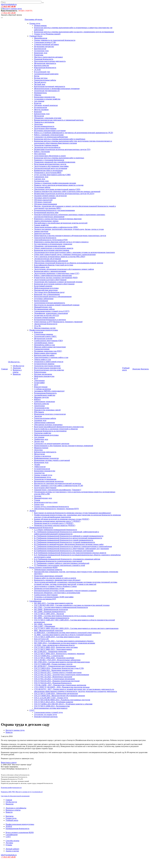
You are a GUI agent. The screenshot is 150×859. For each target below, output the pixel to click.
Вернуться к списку (9, 762)
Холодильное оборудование (45, 128)
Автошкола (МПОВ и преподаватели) (49, 391)
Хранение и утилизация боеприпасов (49, 160)
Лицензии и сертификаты (16, 808)
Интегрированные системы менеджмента (50, 708)
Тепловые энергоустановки (45, 198)
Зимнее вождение (41, 231)
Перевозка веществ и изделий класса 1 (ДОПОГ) (53, 523)
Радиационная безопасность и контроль (50, 320)
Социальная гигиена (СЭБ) (45, 42)
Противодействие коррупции (46, 290)
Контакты (145, 369)
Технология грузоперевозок (45, 479)
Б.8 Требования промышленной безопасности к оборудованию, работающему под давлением (71, 549)
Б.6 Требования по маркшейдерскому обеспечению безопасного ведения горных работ (69, 544)
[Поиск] (43, 2)
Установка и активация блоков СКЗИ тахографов (53, 597)
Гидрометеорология (42, 469)
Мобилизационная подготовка (46, 288)
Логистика (38, 124)
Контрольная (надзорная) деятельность (49, 86)
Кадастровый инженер (43, 286)
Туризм (37, 500)
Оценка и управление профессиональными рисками (55, 183)
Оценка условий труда (43, 475)
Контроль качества (41, 65)
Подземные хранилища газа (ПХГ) (48, 351)
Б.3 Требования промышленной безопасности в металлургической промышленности (68, 538)
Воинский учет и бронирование (47, 294)
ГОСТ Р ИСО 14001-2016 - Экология (49, 614)
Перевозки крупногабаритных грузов (49, 588)
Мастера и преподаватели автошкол (48, 57)
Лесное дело (39, 441)
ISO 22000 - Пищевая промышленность (50, 612)
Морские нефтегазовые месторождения (50, 347)
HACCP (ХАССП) (41, 639)
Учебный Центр (35, 36)
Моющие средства (41, 397)
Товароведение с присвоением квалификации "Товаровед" (57, 490)
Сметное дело (39, 179)
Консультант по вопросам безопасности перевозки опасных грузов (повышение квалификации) (72, 513)
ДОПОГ (32, 511)
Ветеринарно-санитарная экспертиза (49, 481)
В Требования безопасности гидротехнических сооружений (58, 561)
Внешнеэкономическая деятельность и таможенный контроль (58, 120)
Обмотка (37, 95)
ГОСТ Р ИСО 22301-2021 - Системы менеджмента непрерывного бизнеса (63, 641)
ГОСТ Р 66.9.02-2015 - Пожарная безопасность (53, 683)
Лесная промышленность (44, 126)
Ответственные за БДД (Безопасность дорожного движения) (58, 322)
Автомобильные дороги (43, 343)
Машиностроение (41, 448)
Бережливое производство (44, 97)
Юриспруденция (40, 387)
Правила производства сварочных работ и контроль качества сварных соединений (67, 191)
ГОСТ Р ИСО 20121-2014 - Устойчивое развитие (53, 702)
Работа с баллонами (42, 152)
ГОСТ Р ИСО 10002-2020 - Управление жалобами (54, 658)
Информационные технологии (46, 458)
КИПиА (37, 399)
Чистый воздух (40, 82)
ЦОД (36, 385)
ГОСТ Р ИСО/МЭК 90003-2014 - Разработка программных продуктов (62, 700)
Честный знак (39, 84)
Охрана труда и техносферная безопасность (51, 507)
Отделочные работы (42, 187)
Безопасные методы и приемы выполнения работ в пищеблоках (59, 139)
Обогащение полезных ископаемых (48, 425)
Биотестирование (41, 301)
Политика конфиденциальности (11, 787)
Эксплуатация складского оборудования (50, 280)
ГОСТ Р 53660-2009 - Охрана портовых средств (53, 664)
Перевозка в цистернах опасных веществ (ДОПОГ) (54, 525)
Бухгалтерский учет (42, 72)
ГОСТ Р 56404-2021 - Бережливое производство (53, 670)
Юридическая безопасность (45, 68)
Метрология (39, 116)
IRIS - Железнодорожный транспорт (48, 630)
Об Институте (14, 362)
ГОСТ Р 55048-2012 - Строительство (49, 656)
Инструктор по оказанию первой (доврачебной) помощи (56, 305)
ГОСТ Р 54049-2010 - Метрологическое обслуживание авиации (59, 696)
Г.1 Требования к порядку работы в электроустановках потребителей (61, 563)
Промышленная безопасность (41, 528)
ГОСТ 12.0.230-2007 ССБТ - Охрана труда (51, 698)
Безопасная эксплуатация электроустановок (51, 250)
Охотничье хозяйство (42, 433)
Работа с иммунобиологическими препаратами (53, 275)
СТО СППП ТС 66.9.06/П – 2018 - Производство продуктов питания (61, 687)
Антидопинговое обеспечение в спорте (50, 156)
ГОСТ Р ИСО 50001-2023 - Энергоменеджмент (53, 649)
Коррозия (38, 112)
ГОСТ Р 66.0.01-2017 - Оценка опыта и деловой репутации (58, 672)
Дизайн (37, 465)
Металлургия (39, 454)
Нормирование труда (42, 477)
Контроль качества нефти (44, 355)
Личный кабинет (12, 849)
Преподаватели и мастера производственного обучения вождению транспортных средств (70, 236)
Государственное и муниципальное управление (53, 244)
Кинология (38, 332)
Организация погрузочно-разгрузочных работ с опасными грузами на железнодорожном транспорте (74, 252)
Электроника (39, 380)
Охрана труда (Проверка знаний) (47, 34)
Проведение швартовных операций (48, 576)
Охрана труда (34, 23)
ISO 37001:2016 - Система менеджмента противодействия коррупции (62, 662)
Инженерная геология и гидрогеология (50, 414)
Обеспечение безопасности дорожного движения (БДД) (56, 509)
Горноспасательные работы (45, 80)
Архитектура (39, 473)
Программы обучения (34, 19)
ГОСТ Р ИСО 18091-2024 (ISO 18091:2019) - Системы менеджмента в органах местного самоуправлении (76, 628)
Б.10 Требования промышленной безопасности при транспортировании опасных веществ (70, 553)
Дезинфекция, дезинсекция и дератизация (51, 313)
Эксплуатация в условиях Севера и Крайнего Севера (55, 586)
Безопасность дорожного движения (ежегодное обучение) (57, 580)
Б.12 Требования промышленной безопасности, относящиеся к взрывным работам (67, 559)
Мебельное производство (44, 376)
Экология (38, 416)
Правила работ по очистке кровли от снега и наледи (55, 578)
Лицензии (17, 368)
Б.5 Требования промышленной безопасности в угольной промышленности (64, 542)
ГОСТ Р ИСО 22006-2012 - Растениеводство (52, 706)
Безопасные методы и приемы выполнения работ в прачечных (59, 158)
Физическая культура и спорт (46, 502)
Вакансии (17, 374)
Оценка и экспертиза (42, 456)
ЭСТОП (37, 70)
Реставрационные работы (44, 309)
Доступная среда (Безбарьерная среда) (49, 292)
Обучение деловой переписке (46, 105)
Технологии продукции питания (47, 366)
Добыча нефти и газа (42, 359)
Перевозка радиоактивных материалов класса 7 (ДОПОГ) (57, 521)
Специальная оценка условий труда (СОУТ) (51, 311)
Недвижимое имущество (44, 46)
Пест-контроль (40, 154)
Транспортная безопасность (45, 238)
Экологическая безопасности (45, 324)
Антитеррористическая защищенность (49, 303)
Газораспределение (41, 349)
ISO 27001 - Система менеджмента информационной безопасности (61, 607)
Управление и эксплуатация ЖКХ (47, 173)
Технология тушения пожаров (46, 145)
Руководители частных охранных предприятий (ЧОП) (56, 278)
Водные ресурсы (40, 78)
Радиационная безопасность (45, 393)
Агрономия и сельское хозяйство (47, 99)
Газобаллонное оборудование (46, 595)
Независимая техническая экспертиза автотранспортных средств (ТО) (62, 149)
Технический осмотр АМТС (45, 336)
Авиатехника (39, 406)
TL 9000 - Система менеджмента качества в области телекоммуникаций (63, 635)
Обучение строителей (42, 202)
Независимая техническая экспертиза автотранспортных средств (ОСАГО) (64, 194)
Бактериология (40, 49)
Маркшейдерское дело (43, 307)
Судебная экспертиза (42, 389)
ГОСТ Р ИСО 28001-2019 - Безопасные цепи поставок (56, 647)
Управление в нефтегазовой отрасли (48, 362)
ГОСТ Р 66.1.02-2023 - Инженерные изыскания (53, 677)
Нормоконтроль (40, 93)
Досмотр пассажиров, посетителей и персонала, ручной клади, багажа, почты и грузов (69, 229)
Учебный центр (125, 369)
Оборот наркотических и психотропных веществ (53, 248)
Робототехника (40, 372)
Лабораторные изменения (44, 422)
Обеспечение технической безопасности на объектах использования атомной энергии (68, 263)
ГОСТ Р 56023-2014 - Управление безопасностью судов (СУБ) (59, 668)
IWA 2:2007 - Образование (44, 626)
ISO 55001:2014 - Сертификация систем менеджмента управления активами (64, 643)
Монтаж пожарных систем (44, 328)
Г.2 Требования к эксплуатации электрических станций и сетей (59, 565)
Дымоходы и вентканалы (44, 122)
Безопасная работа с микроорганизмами (50, 271)
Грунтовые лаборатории (43, 299)
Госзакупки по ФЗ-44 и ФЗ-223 (46, 315)
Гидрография (39, 383)
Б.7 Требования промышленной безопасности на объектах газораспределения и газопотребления (73, 546)
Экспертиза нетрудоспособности (47, 147)
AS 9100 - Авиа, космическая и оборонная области (54, 645)
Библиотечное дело (42, 114)
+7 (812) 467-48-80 (8, 6)
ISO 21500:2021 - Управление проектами (50, 651)
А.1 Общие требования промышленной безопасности (55, 530)
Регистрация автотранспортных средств (50, 164)
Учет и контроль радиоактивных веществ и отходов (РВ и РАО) (59, 257)
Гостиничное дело (41, 51)
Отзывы (9, 845)
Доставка (9, 843)
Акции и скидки (12, 851)
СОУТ (31, 710)
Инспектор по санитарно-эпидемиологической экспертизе (57, 483)
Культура (37, 103)
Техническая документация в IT (47, 91)
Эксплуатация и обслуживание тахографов (51, 166)
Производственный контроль (46, 717)
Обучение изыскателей (43, 200)
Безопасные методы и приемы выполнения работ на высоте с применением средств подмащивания (74, 32)
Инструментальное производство (47, 368)
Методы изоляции (41, 110)
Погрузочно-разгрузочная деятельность (50, 61)
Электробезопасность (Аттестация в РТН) (51, 240)
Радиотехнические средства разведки (49, 370)
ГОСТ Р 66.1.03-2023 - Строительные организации (54, 679)
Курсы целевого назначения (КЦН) (43, 567)
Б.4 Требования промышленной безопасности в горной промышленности (63, 540)
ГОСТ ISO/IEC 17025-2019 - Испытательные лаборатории (57, 660)
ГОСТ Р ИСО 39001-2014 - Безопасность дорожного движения (59, 654)
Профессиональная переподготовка (43, 330)
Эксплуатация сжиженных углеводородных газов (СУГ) (56, 273)
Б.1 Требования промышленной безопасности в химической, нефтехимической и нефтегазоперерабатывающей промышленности (66, 533)
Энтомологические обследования (47, 259)
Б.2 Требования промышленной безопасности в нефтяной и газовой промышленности (68, 536)
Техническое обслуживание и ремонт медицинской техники (58, 282)
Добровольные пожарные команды (48, 570)
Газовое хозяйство (41, 225)
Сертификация (35, 601)
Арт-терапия (39, 101)
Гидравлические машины (44, 364)
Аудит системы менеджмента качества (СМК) (52, 175)
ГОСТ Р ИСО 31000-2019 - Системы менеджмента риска (57, 637)
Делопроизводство (41, 408)
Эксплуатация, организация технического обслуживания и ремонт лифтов (64, 269)
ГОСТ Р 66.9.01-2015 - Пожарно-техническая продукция (56, 681)
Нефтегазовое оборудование (45, 353)
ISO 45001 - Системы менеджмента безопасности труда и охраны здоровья (64, 616)
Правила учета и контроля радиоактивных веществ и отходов (58, 185)
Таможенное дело (41, 177)
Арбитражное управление (44, 401)
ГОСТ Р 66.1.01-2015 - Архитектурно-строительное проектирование (61, 675)
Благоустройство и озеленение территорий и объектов (56, 429)
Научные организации (43, 374)
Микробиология (40, 38)
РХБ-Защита (39, 412)
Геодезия (37, 496)
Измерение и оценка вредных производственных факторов (58, 219)
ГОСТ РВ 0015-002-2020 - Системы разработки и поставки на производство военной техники (72, 605)
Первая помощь (40, 25)
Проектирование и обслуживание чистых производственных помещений (63, 446)
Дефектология (39, 467)
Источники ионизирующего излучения (50, 131)
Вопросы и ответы (17, 371)
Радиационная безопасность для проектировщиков (54, 210)
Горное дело (39, 504)
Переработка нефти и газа (44, 345)
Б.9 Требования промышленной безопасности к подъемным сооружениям (63, 551)
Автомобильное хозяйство (44, 395)
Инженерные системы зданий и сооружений (52, 460)
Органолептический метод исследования (50, 168)
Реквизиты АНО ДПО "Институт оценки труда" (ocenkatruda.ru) (22, 792)
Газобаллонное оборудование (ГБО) (48, 341)
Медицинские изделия (43, 338)
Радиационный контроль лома (46, 212)
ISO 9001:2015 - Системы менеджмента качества (53, 603)
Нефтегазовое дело (41, 267)
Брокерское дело (40, 53)
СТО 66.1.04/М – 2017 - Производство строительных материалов (60, 685)
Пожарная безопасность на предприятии (50, 431)
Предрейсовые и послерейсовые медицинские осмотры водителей (60, 223)
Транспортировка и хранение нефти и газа (51, 357)
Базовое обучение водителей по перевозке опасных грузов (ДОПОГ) (61, 519)
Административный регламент (46, 44)
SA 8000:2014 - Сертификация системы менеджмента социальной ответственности (67, 633)
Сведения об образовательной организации (15, 796)
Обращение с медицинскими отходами (49, 246)
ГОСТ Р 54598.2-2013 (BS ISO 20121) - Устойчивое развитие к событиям (63, 704)
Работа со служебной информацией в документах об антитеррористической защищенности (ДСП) (73, 133)
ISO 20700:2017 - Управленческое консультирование (55, 666)
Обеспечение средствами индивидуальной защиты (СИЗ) (57, 189)
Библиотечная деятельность (45, 452)
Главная (4, 369)
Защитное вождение (42, 233)
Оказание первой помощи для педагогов (50, 196)
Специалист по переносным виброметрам (51, 137)
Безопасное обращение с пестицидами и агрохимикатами (57, 593)
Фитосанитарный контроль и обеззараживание (53, 296)
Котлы (36, 76)
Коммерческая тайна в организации (48, 170)
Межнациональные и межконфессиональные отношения (56, 89)
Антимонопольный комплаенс (46, 74)
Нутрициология (40, 107)
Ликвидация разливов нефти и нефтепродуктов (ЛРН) (56, 227)
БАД (36, 378)
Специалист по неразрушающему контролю (51, 443)
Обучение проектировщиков (45, 204)
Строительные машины (43, 334)
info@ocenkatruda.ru (9, 4)
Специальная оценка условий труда (48, 712)
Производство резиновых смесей (47, 410)
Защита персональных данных (46, 221)
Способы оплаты (12, 841)
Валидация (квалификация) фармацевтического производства (59, 427)
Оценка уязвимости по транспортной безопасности (54, 40)
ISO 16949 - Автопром (43, 624)
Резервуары (38, 55)
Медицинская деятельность (45, 63)
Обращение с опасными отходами (47, 118)
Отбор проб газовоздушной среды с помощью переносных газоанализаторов (65, 254)
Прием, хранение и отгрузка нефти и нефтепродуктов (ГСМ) (58, 486)
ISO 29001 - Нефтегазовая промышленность (51, 618)
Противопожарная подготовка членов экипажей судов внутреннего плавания (65, 591)
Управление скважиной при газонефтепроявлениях (54, 162)
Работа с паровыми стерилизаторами (49, 135)
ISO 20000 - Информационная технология (51, 609)
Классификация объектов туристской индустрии (53, 265)
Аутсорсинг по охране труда (45, 714)
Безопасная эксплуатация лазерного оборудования (54, 284)
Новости (9, 812)
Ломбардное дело (41, 439)
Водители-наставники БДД (45, 599)
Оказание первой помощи (44, 317)
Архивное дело (40, 420)
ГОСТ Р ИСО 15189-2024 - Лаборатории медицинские (56, 693)
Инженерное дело (41, 462)
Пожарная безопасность (43, 59)
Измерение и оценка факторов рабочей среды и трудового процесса (61, 242)
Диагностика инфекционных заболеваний (51, 261)
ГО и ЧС (37, 326)
